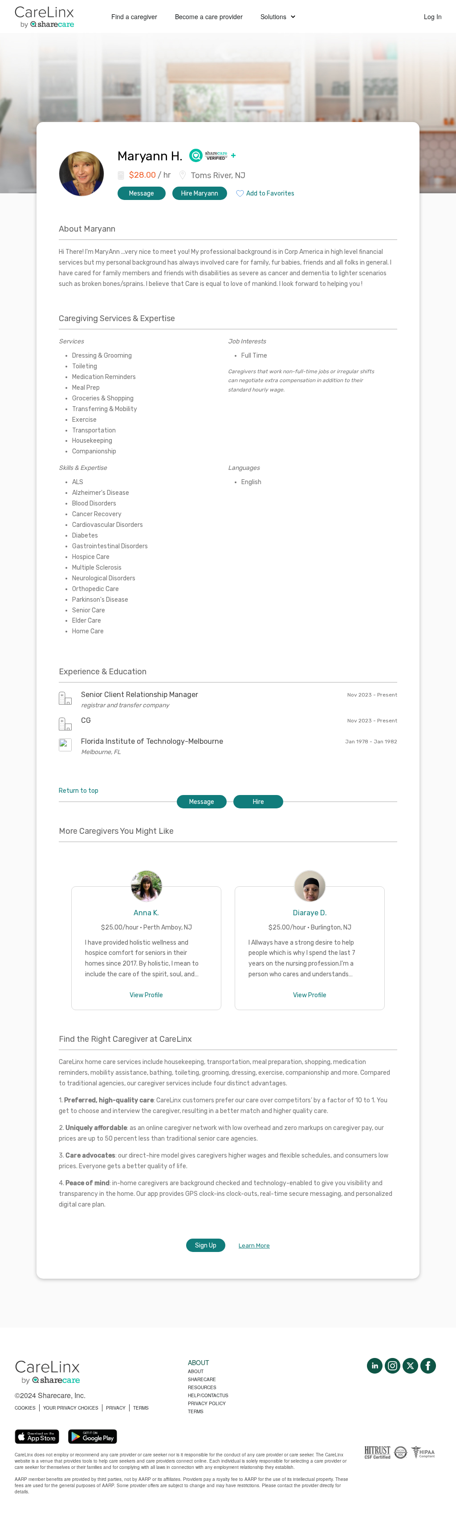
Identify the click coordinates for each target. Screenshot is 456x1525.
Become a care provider (209, 16)
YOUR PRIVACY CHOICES (70, 1408)
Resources (202, 1387)
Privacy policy (207, 1403)
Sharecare (202, 1379)
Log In (433, 16)
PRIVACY (116, 1408)
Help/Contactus (208, 1395)
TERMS (141, 1408)
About (196, 1371)
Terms (196, 1411)
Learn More (254, 1245)
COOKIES (25, 1408)
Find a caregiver (134, 16)
